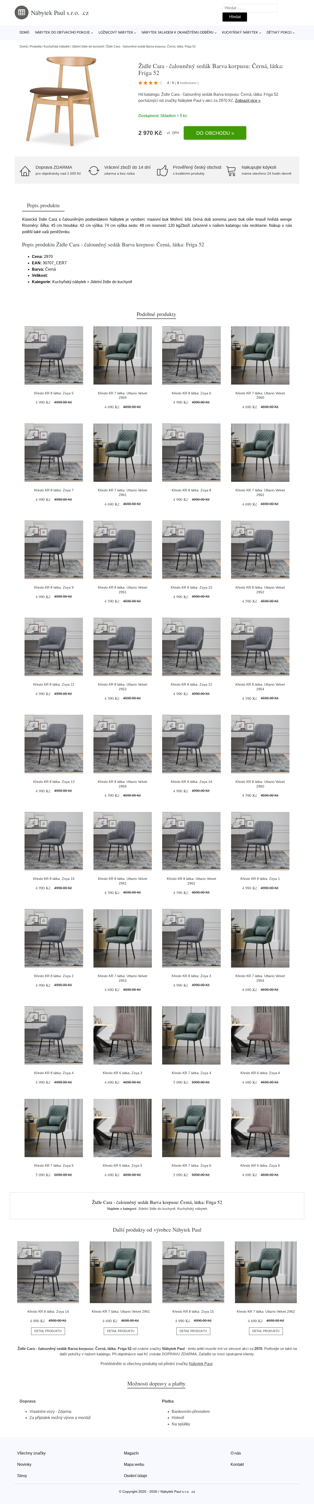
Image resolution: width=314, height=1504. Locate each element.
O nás (236, 1453)
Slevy (22, 1476)
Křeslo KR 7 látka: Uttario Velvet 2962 (266, 1311)
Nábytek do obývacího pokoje (62, 32)
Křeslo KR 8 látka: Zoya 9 (54, 587)
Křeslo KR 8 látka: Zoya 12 (191, 684)
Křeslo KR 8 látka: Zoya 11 (53, 684)
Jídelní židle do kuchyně (88, 46)
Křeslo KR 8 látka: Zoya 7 (54, 490)
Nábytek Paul (189, 100)
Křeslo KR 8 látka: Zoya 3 (191, 976)
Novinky (24, 1464)
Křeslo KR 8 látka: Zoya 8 (191, 490)
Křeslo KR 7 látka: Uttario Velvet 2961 (121, 1311)
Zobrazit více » (248, 100)
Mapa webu (134, 1464)
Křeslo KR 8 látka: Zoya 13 (54, 782)
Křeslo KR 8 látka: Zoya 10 (191, 587)
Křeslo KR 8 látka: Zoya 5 (54, 393)
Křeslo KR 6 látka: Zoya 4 (260, 1073)
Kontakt (237, 1464)
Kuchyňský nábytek (240, 32)
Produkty (36, 46)
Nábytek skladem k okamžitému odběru (177, 32)
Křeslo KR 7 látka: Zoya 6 (191, 1165)
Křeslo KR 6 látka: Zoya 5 (122, 1165)
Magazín (131, 1453)
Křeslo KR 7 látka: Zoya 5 (54, 1165)
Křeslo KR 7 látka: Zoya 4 (191, 1073)
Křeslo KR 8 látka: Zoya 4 (54, 1073)
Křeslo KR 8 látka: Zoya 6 (191, 393)
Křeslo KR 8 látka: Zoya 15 (54, 879)
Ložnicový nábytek (116, 32)
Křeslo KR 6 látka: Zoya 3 (122, 1073)
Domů (24, 32)
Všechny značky (31, 1453)
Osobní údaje (135, 1476)
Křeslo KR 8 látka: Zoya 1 (260, 879)
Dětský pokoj (279, 32)
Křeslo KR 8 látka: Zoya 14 (191, 782)
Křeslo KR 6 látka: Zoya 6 (260, 1165)
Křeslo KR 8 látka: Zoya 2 (54, 976)
